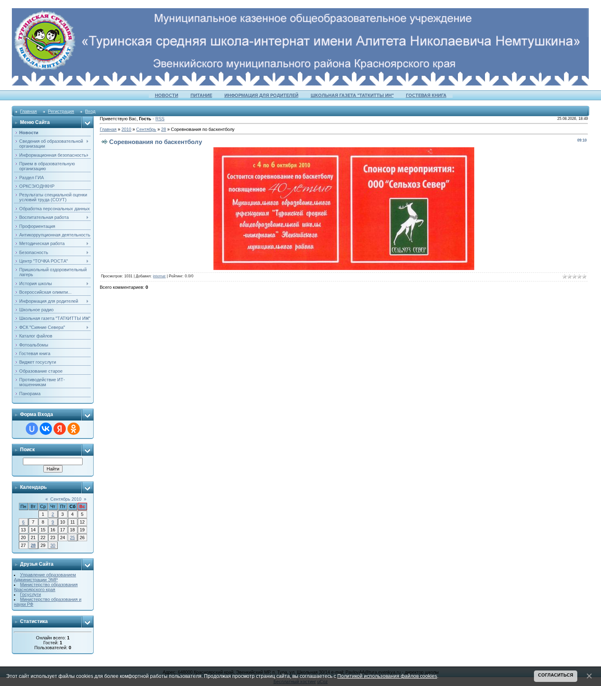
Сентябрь (146, 129)
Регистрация (61, 111)
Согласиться (555, 675)
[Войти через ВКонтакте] (46, 429)
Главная (28, 111)
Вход (90, 111)
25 (72, 537)
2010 (126, 129)
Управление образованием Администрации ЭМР (45, 577)
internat (159, 276)
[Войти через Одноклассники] (73, 429)
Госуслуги (30, 594)
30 (52, 545)
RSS (159, 118)
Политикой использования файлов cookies (387, 676)
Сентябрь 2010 (65, 499)
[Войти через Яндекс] (60, 429)
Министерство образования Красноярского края (46, 587)
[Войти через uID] (32, 429)
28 (33, 545)
